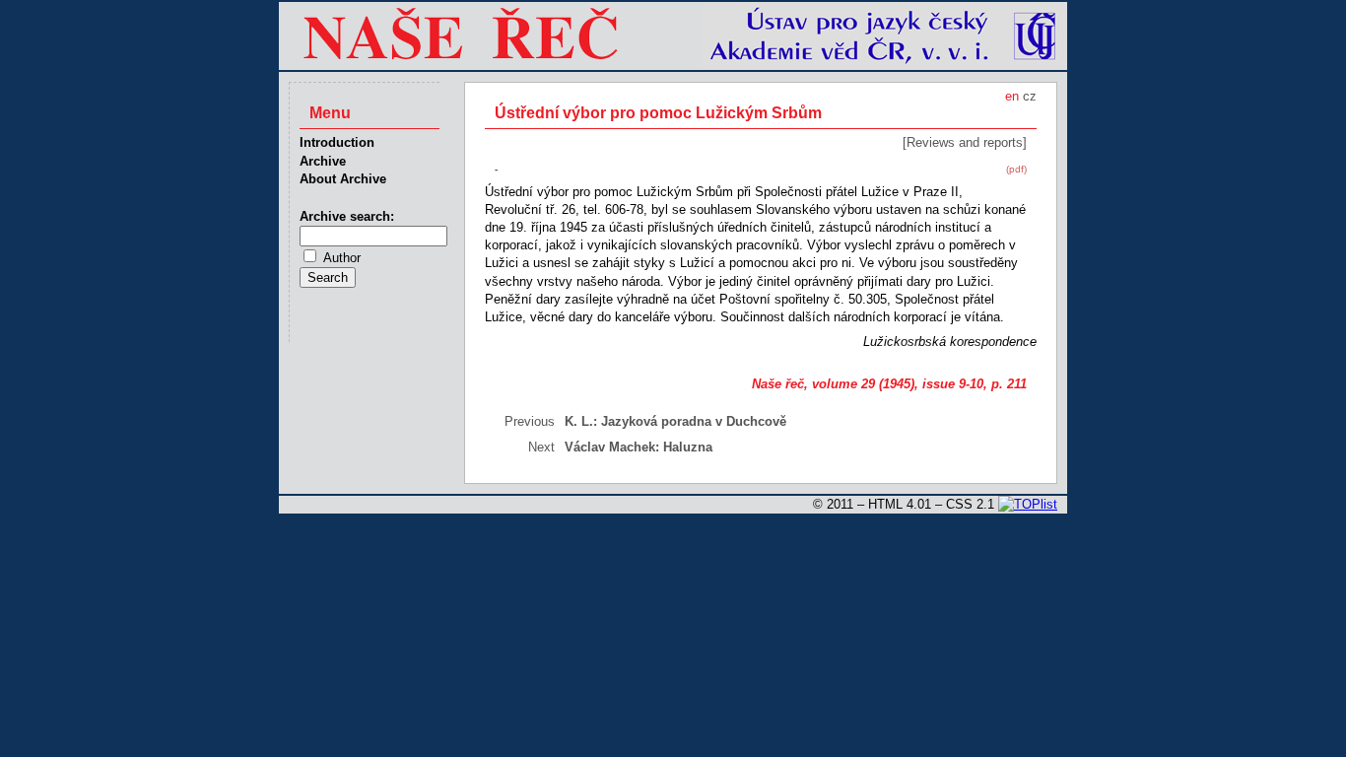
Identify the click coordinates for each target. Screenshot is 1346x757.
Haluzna (687, 447)
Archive (323, 161)
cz (1030, 96)
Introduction (337, 142)
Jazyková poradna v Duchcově (693, 421)
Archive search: (347, 216)
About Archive (343, 179)
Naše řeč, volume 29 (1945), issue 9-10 (867, 384)
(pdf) (1016, 169)
